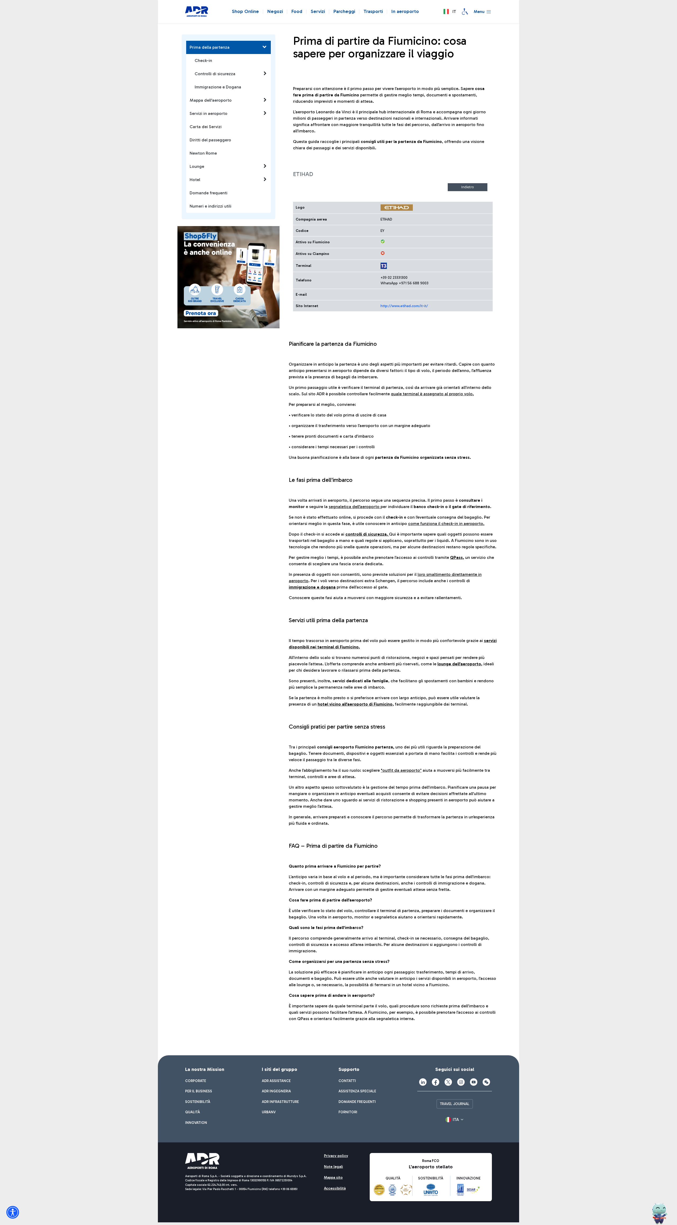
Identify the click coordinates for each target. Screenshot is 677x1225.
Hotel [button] (195, 179)
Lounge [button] (197, 166)
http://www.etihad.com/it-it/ (404, 306)
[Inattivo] (383, 253)
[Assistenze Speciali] (464, 11)
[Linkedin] (423, 1082)
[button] (449, 12)
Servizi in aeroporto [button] (208, 113)
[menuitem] (195, 1081)
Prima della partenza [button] (210, 47)
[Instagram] (461, 1082)
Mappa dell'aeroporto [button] (211, 100)
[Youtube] (473, 1082)
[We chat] (486, 1082)
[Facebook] (435, 1082)
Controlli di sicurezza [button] (215, 73)
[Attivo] (383, 241)
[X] (448, 1082)
